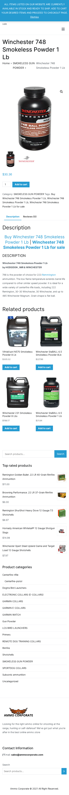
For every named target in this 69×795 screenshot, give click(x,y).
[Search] (64, 771)
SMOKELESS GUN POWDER (29, 194)
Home (6, 63)
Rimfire (6, 648)
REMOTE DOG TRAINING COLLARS (21, 641)
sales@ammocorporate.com (27, 754)
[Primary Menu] (63, 29)
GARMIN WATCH (11, 614)
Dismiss (34, 17)
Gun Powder (9, 621)
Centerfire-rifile (10, 574)
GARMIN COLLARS (12, 601)
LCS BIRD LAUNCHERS (14, 628)
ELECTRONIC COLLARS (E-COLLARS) (22, 594)
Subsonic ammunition (14, 674)
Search (60, 453)
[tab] (13, 216)
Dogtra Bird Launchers (14, 587)
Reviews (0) (30, 216)
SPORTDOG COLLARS (14, 668)
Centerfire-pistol (13, 581)
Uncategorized (10, 681)
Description (12, 216)
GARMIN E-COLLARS (14, 608)
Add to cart (21, 184)
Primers (6, 634)
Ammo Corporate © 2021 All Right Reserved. (34, 788)
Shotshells (8, 654)
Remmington (49, 274)
